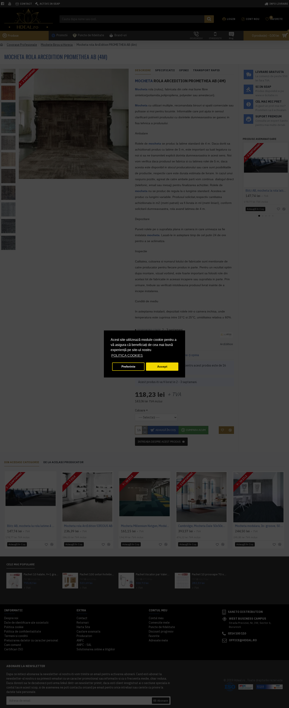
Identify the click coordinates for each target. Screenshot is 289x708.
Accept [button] (162, 366)
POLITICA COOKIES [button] (127, 355)
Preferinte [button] (128, 366)
